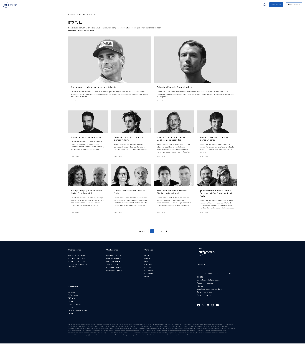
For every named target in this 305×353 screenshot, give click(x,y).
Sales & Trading (112, 264)
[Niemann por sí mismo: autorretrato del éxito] (109, 70)
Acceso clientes (294, 5)
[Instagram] (212, 305)
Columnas (148, 264)
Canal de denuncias (204, 292)
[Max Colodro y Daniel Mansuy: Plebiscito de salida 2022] (174, 190)
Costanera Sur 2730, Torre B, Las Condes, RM (214, 274)
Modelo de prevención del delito (209, 289)
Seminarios (72, 301)
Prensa (147, 276)
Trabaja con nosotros (205, 283)
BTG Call (147, 267)
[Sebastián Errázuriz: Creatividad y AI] (195, 70)
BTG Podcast (149, 270)
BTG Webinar (149, 273)
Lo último (148, 255)
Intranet (200, 286)
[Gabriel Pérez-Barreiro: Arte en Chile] (131, 190)
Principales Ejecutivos (76, 258)
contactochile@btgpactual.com (209, 280)
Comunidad (81, 14)
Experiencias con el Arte (77, 310)
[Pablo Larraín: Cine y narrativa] (88, 135)
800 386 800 (201, 277)
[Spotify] (208, 305)
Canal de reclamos (204, 295)
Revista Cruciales (74, 304)
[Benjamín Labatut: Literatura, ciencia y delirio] (131, 135)
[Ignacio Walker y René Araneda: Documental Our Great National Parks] (217, 190)
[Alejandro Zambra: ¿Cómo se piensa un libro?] (217, 135)
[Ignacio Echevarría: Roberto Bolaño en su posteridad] (174, 135)
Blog (146, 261)
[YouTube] (217, 305)
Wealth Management (114, 261)
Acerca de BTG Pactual (76, 255)
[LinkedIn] (199, 305)
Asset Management (113, 258)
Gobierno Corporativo (76, 261)
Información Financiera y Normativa (77, 265)
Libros (70, 307)
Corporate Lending (113, 267)
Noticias (147, 258)
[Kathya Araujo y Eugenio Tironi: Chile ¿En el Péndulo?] (88, 190)
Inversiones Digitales (114, 270)
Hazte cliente (276, 5)
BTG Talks (71, 298)
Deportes (71, 313)
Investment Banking (113, 255)
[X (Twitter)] (203, 305)
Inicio (73, 14)
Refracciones (73, 295)
